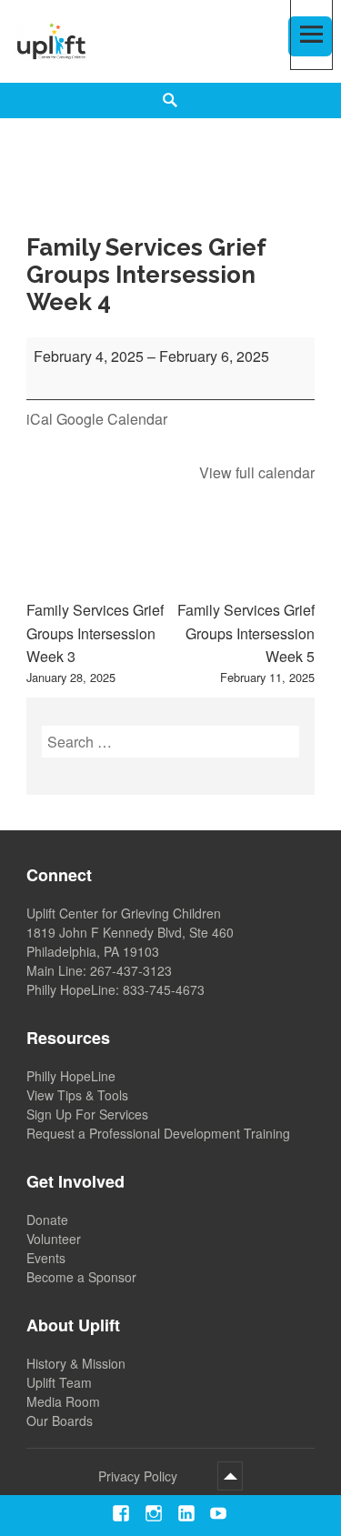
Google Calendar (111, 418)
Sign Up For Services (87, 1114)
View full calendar (257, 472)
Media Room (63, 1401)
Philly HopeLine (70, 1076)
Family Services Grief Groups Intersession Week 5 (246, 642)
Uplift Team (59, 1382)
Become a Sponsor (81, 1277)
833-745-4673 (164, 989)
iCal (39, 418)
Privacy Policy (137, 1476)
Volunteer (53, 1239)
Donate (47, 1219)
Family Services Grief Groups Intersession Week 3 (95, 642)
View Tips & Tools (77, 1095)
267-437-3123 (131, 970)
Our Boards (59, 1420)
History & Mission (75, 1363)
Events (45, 1258)
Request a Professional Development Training (158, 1133)
